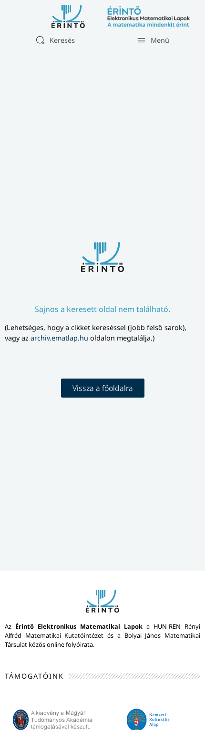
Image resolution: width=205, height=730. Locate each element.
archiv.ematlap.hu (60, 337)
